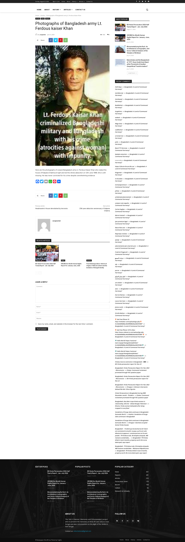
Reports (48, 18)
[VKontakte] (138, 521)
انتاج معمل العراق (120, 276)
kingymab (118, 173)
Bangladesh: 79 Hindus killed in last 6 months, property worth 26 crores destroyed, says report (131, 440)
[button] (147, 9)
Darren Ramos (120, 295)
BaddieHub (118, 105)
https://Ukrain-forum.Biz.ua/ (124, 166)
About (127, 540)
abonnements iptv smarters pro (125, 246)
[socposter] (36, 35)
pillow (117, 191)
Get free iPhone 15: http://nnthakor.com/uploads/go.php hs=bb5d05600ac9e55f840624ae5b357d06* (128, 321)
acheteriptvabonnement (123, 197)
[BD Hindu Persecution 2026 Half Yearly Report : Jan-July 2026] (47, 253)
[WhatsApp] (65, 40)
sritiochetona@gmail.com (82, 531)
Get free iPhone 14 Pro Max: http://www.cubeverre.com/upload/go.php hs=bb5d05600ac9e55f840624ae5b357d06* (129, 332)
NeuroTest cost (120, 228)
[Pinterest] (60, 40)
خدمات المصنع (119, 258)
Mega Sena (118, 124)
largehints (118, 111)
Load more (131, 73)
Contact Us (146, 540)
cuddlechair (119, 130)
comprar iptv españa (122, 203)
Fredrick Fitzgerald (121, 252)
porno (117, 270)
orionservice (119, 136)
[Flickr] (127, 521)
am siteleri (118, 283)
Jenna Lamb (119, 307)
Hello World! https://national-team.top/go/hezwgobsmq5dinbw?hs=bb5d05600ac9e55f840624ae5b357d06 (128, 343)
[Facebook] (136, 1)
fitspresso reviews (121, 234)
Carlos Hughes (120, 209)
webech (117, 117)
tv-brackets (118, 179)
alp (116, 264)
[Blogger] (117, 521)
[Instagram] (139, 1)
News (42, 18)
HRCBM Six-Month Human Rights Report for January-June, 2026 (138, 37)
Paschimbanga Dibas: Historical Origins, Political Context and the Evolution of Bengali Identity (96, 265)
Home (37, 15)
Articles (42, 15)
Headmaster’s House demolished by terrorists (51, 208)
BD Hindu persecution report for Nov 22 (128, 364)
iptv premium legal (121, 221)
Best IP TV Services (121, 148)
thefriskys (118, 87)
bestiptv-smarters (121, 154)
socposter (43, 34)
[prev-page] (36, 272)
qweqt (117, 240)
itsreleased (118, 99)
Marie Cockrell (120, 215)
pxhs (116, 142)
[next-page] (40, 272)
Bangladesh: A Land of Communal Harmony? (130, 326)
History (133, 540)
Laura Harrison (120, 301)
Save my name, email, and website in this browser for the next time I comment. (65, 324)
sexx (116, 289)
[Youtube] (148, 1)
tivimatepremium (121, 185)
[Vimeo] (145, 1)
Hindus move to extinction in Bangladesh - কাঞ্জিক (130, 362)
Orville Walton (120, 313)
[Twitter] (142, 1)
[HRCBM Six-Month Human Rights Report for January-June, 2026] (72, 253)
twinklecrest (119, 93)
